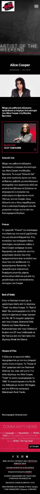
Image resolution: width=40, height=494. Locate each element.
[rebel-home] (8, 6)
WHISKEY (28, 472)
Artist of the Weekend (19, 48)
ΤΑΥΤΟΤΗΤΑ (32, 461)
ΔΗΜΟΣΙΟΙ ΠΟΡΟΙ (20, 464)
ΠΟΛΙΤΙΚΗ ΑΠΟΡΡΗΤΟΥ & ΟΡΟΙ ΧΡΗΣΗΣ (20, 468)
